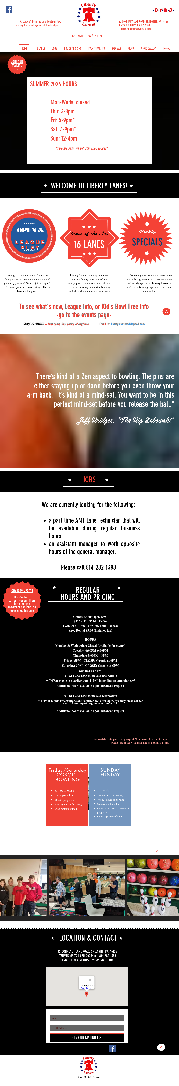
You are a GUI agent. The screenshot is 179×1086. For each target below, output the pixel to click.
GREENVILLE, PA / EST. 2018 (88, 36)
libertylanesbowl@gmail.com (136, 29)
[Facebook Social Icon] (9, 9)
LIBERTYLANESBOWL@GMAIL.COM (92, 960)
